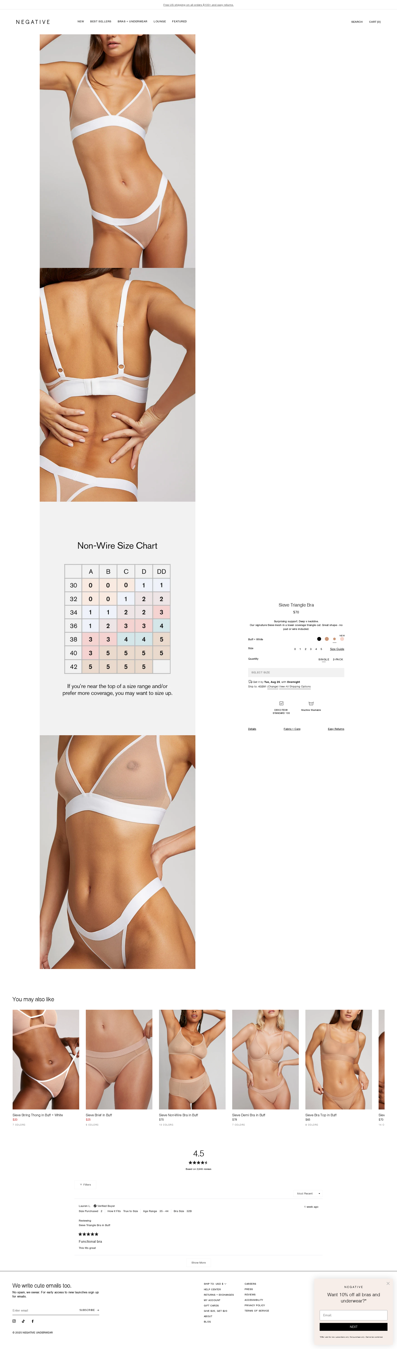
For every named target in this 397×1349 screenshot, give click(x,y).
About (208, 1316)
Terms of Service (257, 1310)
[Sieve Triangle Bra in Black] (319, 639)
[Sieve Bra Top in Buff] (338, 1060)
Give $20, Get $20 (215, 1311)
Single (323, 659)
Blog (207, 1321)
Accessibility (254, 1300)
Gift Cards (211, 1305)
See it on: (180, 44)
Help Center (212, 1289)
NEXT (354, 1327)
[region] (198, 5)
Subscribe (87, 1310)
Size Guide (337, 649)
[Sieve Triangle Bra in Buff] (327, 639)
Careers (250, 1284)
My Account (212, 1300)
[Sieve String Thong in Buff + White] (46, 1060)
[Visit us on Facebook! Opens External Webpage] (33, 1321)
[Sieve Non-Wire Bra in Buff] (192, 1060)
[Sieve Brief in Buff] (119, 1060)
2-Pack (338, 659)
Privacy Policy (255, 1305)
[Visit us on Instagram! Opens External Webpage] (14, 1321)
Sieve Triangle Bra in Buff (94, 1225)
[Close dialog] (388, 1283)
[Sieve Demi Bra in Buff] (265, 1060)
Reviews (250, 1294)
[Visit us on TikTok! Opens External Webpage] (24, 1321)
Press (249, 1289)
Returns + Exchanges (219, 1295)
